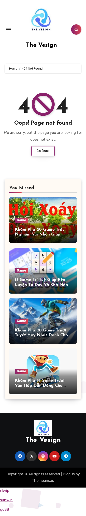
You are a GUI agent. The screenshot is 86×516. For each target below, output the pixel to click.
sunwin (6, 500)
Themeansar (42, 480)
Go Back (43, 151)
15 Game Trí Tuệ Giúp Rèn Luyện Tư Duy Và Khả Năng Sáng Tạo (43, 285)
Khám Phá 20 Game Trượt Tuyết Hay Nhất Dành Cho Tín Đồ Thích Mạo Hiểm (41, 335)
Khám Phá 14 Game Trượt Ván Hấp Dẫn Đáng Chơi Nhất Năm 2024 (40, 386)
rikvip (4, 490)
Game (21, 220)
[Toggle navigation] (8, 29)
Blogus (69, 474)
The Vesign (41, 45)
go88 (4, 509)
